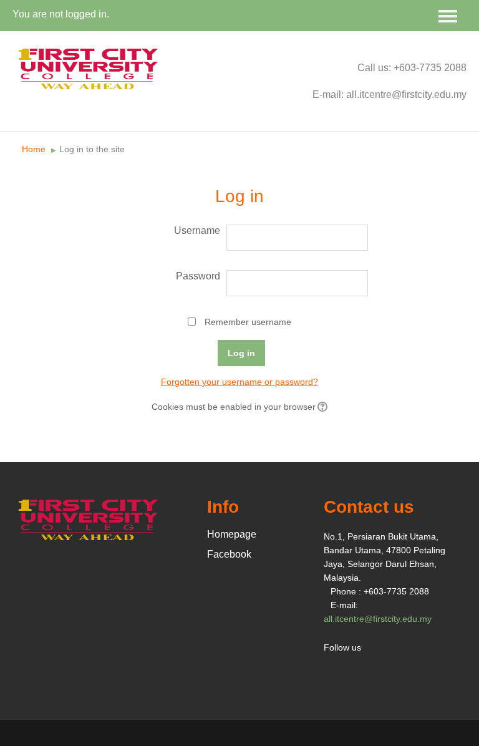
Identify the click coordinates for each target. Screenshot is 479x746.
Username (197, 230)
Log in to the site (92, 149)
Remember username (248, 322)
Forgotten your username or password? (239, 382)
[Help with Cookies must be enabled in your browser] (321, 407)
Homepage (231, 534)
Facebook (229, 554)
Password (198, 276)
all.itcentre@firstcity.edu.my (378, 619)
